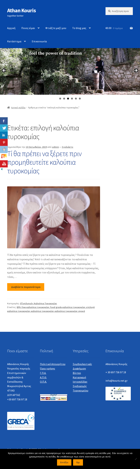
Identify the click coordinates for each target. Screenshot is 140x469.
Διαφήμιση (79, 368)
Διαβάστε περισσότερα (25, 287)
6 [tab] (80, 99)
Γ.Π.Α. (43, 373)
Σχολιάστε (67, 146)
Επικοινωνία (39, 41)
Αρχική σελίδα (18, 107)
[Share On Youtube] (4, 163)
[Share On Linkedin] (4, 135)
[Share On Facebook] (4, 120)
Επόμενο (135, 70)
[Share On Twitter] (4, 128)
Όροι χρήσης (47, 368)
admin (55, 146)
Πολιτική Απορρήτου (52, 364)
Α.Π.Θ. (43, 377)
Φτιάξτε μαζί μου (55, 28)
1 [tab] (60, 99)
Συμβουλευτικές (82, 364)
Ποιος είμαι (28, 28)
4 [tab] (72, 99)
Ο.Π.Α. (43, 381)
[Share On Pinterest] (4, 142)
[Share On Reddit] (4, 149)
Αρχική (11, 28)
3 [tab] (68, 99)
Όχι (78, 462)
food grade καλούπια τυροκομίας (67, 307)
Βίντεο (77, 373)
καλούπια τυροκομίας (42, 311)
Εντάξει (64, 462)
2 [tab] (64, 99)
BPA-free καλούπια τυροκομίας (33, 307)
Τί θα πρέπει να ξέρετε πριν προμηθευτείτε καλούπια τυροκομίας (44, 162)
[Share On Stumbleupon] (4, 156)
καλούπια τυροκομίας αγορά (70, 311)
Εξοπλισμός (26, 303)
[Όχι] (135, 459)
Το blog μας (79, 28)
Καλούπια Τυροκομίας (45, 303)
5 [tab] (76, 99)
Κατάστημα (14, 41)
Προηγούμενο (4, 70)
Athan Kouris (21, 10)
